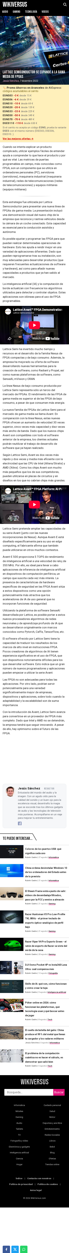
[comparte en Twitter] (15, 1249)
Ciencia (19, 1158)
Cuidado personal (52, 1105)
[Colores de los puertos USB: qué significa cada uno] (11, 853)
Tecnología (31, 12)
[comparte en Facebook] (6, 1249)
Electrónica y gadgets (19, 1146)
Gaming (17, 12)
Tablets (19, 1129)
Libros (52, 1140)
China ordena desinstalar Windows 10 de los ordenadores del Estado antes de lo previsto (46, 872)
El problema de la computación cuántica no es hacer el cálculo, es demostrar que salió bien (44, 1057)
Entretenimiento (52, 1129)
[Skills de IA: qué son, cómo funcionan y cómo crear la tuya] (11, 988)
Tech (50, 1019)
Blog (52, 1152)
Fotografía (53, 973)
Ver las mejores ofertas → (18, 138)
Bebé (52, 1146)
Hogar (19, 1164)
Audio (5, 12)
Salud (52, 1111)
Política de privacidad (21, 1184)
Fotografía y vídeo (19, 1140)
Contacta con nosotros (39, 1178)
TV (19, 1135)
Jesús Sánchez (11, 81)
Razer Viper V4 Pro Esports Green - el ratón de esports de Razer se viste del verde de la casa (46, 945)
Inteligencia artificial (57, 992)
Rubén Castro (31, 857)
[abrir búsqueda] (64, 5)
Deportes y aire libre (52, 1123)
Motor (52, 1117)
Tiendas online (52, 1164)
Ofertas (52, 1158)
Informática (54, 857)
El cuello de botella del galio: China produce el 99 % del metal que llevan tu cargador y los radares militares (45, 1034)
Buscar (59, 1092)
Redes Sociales (52, 1135)
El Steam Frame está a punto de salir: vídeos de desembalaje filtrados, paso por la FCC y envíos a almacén (45, 895)
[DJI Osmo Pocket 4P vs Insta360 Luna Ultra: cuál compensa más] (11, 969)
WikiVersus (35, 1082)
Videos (45, 12)
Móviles (19, 1111)
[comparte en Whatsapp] (23, 1249)
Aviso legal (36, 1190)
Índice (19, 1178)
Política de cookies (48, 1184)
